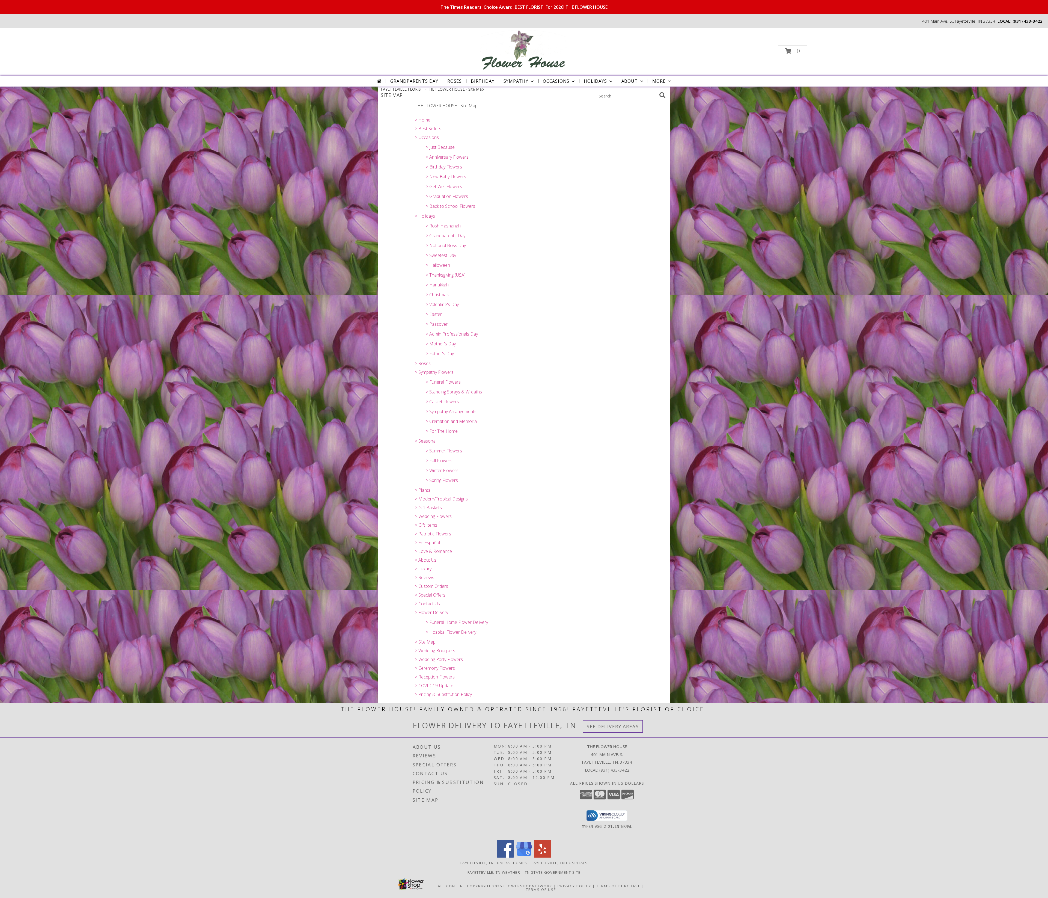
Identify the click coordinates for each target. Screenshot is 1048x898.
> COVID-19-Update (434, 686)
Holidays (595, 81)
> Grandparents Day (445, 236)
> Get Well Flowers (444, 186)
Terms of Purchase (618, 886)
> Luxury (423, 569)
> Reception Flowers (435, 677)
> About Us (425, 560)
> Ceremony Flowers (435, 668)
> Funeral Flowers (443, 382)
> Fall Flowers (439, 461)
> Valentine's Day (442, 304)
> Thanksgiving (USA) (446, 275)
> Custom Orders (431, 586)
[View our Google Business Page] (524, 856)
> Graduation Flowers (447, 196)
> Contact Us (427, 604)
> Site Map (425, 642)
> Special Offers (430, 595)
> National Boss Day (446, 245)
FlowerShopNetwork (528, 886)
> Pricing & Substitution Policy (443, 694)
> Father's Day (440, 354)
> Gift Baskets (428, 508)
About (629, 81)
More (659, 81)
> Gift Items (426, 525)
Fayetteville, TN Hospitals (560, 862)
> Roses (423, 363)
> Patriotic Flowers (433, 534)
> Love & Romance (433, 551)
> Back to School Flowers (450, 206)
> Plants (422, 490)
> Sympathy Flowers (434, 372)
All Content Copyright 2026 (470, 886)
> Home (422, 120)
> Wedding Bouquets (435, 651)
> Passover (437, 324)
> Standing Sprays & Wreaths (454, 392)
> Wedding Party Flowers (439, 659)
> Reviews (424, 577)
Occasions (556, 81)
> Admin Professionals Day (452, 334)
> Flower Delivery (431, 612)
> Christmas (437, 295)
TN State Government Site (552, 872)
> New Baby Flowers (446, 177)
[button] (792, 51)
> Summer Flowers (444, 451)
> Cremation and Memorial (452, 421)
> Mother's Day (441, 344)
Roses (454, 81)
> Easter (434, 314)
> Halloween (438, 265)
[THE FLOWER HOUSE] (523, 49)
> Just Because (440, 147)
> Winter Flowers (442, 470)
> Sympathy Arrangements (451, 411)
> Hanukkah (437, 285)
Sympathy (516, 81)
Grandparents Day (414, 81)
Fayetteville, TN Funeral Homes (493, 862)
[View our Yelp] (542, 856)
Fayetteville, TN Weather (494, 872)
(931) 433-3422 (1028, 21)
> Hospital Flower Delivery (451, 632)
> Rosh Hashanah (443, 226)
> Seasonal (425, 441)
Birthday (482, 81)
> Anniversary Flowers (447, 157)
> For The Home (442, 431)
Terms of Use (541, 889)
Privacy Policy (574, 886)
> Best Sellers (428, 129)
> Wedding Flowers (433, 516)
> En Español (427, 543)
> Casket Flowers (442, 402)
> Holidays (425, 216)
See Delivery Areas (613, 726)
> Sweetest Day (441, 255)
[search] (662, 95)
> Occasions (427, 137)
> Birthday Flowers (444, 167)
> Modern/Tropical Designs (441, 499)
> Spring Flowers (442, 480)
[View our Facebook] (505, 856)
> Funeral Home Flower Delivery (457, 622)
